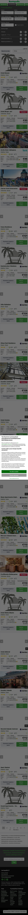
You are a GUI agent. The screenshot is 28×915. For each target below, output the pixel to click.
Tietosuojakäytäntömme (14, 478)
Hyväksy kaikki (14, 471)
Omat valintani (14, 475)
